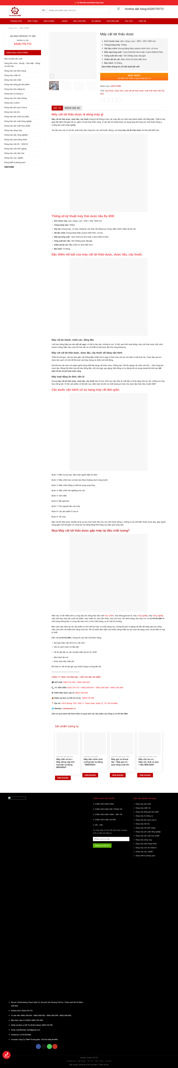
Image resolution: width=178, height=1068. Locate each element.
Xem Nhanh (63, 778)
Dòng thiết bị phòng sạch (14, 162)
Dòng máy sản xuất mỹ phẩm (16, 117)
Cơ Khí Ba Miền (25, 1035)
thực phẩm (109, 616)
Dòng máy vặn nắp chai (14, 153)
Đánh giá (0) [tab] (72, 108)
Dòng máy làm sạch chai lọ (15, 107)
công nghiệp (142, 616)
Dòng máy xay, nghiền (13, 158)
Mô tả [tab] (57, 108)
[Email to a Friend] (110, 100)
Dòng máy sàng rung (13, 130)
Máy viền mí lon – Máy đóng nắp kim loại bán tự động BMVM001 (65, 763)
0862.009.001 (26, 1015)
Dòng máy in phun (12, 103)
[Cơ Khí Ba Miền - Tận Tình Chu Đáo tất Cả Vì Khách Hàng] (22, 11)
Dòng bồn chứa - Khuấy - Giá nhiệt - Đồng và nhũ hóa (22, 64)
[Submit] (112, 10)
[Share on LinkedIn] (119, 100)
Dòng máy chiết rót (12, 75)
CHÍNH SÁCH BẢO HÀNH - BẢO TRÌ (108, 814)
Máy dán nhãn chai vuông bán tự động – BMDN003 (93, 762)
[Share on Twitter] (106, 100)
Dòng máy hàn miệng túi (14, 89)
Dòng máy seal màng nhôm (15, 140)
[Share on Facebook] (102, 100)
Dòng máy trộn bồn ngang (15, 149)
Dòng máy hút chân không (15, 98)
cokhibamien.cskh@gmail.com (28, 1030)
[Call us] (49, 1046)
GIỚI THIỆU (32, 21)
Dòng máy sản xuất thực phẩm (17, 126)
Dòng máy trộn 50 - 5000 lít (16, 144)
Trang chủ (12, 28)
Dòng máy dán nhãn (12, 80)
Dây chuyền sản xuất (13, 59)
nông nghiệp (158, 616)
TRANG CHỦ (16, 21)
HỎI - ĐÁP (99, 825)
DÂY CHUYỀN (79, 21)
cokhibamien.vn (69, 708)
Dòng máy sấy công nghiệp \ (16, 135)
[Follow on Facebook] (38, 1046)
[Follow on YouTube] (54, 1046)
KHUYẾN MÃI (113, 21)
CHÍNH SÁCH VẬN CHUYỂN (105, 820)
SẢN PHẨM (49, 21)
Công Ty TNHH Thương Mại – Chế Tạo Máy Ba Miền (38, 1039)
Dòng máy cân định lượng (15, 71)
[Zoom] (52, 76)
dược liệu (119, 90)
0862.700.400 (37, 1020)
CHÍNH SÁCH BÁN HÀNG (104, 804)
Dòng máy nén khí (12, 112)
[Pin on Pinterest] (114, 100)
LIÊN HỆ (142, 21)
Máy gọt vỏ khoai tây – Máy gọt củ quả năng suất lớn (120, 762)
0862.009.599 (52, 1015)
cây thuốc (109, 90)
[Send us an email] (43, 1046)
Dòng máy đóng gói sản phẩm (16, 84)
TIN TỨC (129, 21)
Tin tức (90, 1061)
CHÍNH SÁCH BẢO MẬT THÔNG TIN (108, 809)
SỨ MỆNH (96, 21)
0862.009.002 (39, 1015)
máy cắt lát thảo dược (134, 90)
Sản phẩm (81, 1061)
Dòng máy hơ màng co (13, 94)
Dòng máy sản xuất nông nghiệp (18, 121)
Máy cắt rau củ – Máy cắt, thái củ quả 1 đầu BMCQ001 (149, 762)
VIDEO (65, 21)
